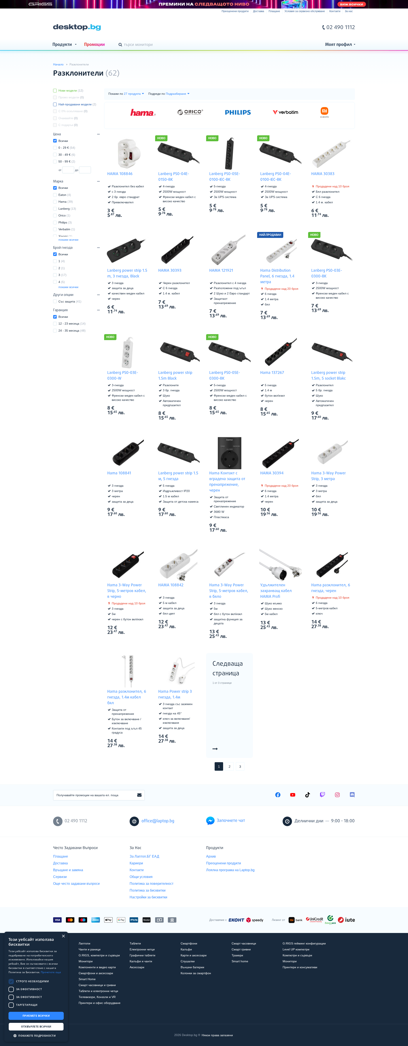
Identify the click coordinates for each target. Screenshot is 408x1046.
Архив (211, 856)
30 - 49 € (66, 154)
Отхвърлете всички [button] (36, 1026)
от (60, 170)
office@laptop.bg (158, 821)
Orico (64, 215)
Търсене (121, 45)
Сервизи (60, 877)
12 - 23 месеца (72, 323)
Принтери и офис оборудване (99, 1003)
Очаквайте (68, 118)
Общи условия (141, 877)
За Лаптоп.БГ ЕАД (144, 856)
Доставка (258, 11)
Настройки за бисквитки (148, 897)
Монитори (86, 961)
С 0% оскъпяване (73, 111)
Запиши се (139, 795)
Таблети (135, 943)
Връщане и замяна (68, 870)
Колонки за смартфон (196, 973)
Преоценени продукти (235, 11)
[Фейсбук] (277, 795)
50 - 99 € (66, 161)
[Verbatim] (285, 112)
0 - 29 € (66, 147)
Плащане (274, 11)
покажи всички (68, 239)
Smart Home (87, 979)
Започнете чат (231, 820)
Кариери (136, 863)
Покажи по (115, 93)
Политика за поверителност (151, 883)
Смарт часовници (244, 943)
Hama (65, 201)
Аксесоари (137, 967)
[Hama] (143, 112)
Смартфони (189, 943)
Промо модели (71, 97)
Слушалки (188, 961)
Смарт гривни (241, 949)
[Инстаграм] (337, 795)
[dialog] (36, 987)
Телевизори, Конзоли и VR (97, 997)
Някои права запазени (217, 1035)
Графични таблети (142, 955)
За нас (349, 11)
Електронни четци (142, 949)
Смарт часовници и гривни (97, 985)
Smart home (240, 961)
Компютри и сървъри (297, 955)
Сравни (130, 223)
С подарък (68, 125)
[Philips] (238, 112)
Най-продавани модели (77, 104)
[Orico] (190, 112)
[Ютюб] (292, 795)
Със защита (69, 301)
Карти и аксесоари (194, 955)
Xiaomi (65, 236)
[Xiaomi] (324, 112)
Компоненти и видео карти (97, 967)
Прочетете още (51, 972)
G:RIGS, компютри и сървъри (99, 955)
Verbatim (66, 229)
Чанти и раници (90, 949)
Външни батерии (192, 967)
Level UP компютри (296, 949)
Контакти (334, 11)
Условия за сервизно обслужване (305, 11)
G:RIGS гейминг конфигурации (304, 943)
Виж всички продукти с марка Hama (140, 210)
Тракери (237, 955)
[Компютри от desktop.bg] (77, 27)
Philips (65, 222)
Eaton (64, 194)
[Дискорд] (352, 795)
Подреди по (156, 93)
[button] (36, 1035)
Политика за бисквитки (148, 890)
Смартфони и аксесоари (96, 973)
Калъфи (186, 949)
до (76, 170)
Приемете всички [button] (36, 1016)
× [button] (63, 936)
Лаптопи (84, 943)
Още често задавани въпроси (76, 883)
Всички (63, 141)
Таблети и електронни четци (98, 991)
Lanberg (67, 208)
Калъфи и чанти (141, 961)
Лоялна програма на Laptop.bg (230, 870)
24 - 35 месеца (72, 330)
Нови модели (70, 90)
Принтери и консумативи (300, 967)
